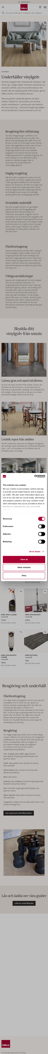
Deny (24, 575)
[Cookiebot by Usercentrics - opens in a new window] (34, 476)
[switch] (41, 526)
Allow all (24, 559)
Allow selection (24, 567)
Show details (34, 551)
